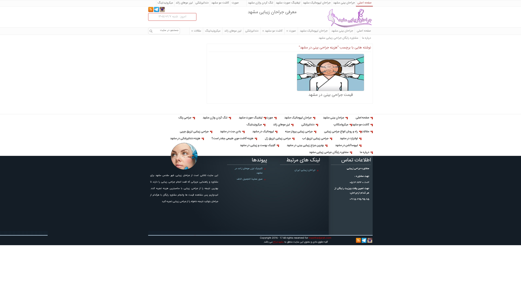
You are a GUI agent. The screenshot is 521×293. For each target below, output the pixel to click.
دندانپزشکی (202, 2)
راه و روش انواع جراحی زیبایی (341, 131)
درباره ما (366, 38)
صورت (235, 2)
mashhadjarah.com (319, 238)
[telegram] (156, 10)
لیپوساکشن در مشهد (346, 145)
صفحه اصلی (364, 2)
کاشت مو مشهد (220, 2)
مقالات (196, 30)
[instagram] (162, 10)
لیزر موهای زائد (184, 2)
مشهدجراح (346, 18)
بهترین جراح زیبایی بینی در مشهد (305, 145)
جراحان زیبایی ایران (304, 170)
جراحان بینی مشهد (344, 2)
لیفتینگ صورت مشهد (288, 2)
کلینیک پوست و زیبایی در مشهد (257, 145)
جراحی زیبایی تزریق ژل (278, 138)
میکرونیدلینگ (165, 2)
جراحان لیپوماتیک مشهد (317, 2)
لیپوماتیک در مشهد (263, 131)
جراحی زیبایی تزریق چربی (194, 131)
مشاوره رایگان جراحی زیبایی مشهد (338, 38)
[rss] (150, 10)
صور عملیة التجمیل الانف (250, 179)
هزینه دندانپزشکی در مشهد (185, 138)
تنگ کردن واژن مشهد (260, 2)
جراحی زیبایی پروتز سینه (299, 131)
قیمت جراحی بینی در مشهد (330, 95)
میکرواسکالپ (341, 124)
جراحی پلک (184, 117)
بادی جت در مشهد (230, 131)
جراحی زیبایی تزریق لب (315, 138)
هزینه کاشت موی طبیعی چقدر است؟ (232, 138)
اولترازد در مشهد (349, 138)
